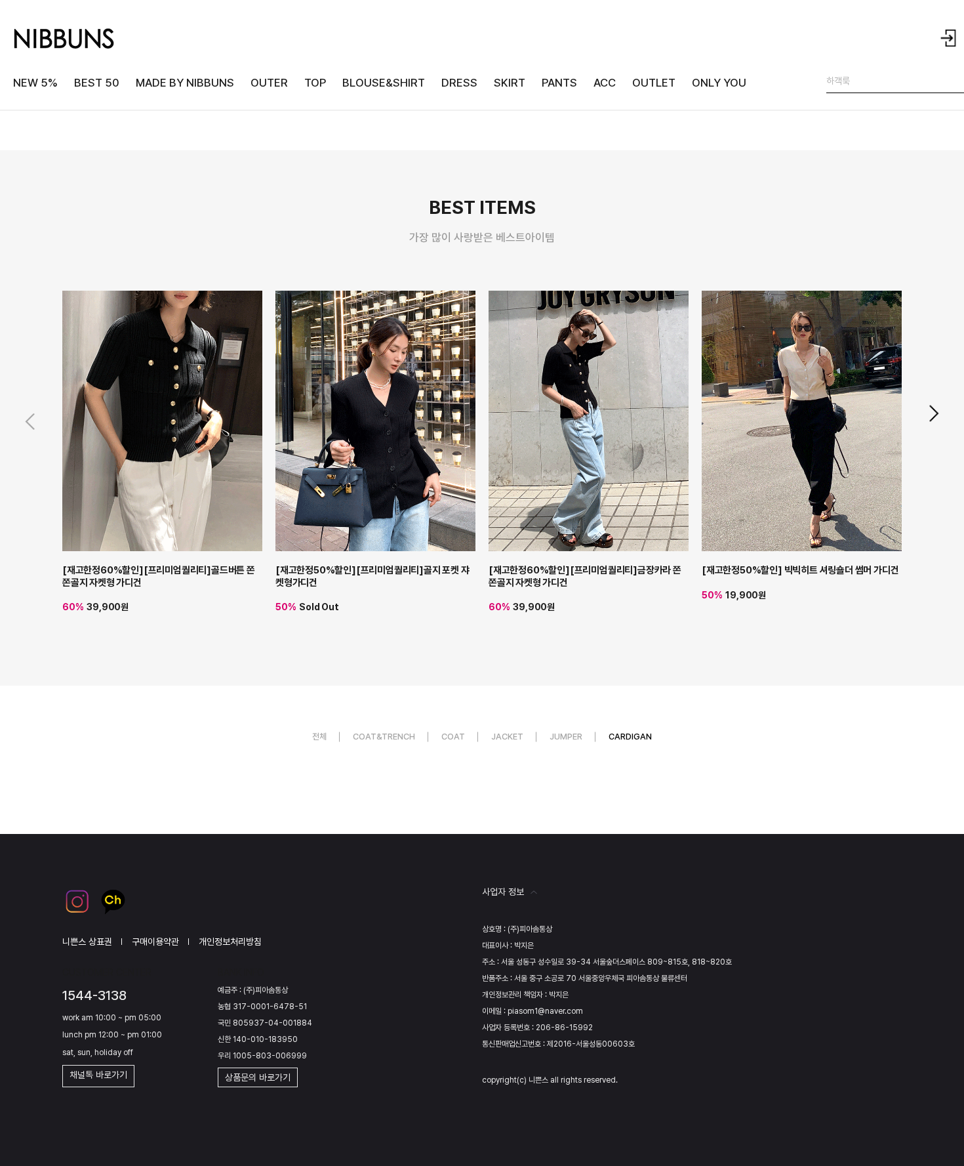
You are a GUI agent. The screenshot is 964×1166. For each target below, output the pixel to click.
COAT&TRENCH (384, 736)
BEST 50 (96, 82)
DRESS (459, 82)
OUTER (269, 82)
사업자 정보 (503, 891)
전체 (319, 736)
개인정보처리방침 (230, 941)
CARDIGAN (630, 736)
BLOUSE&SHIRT (383, 82)
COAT (453, 736)
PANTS (559, 82)
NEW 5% (35, 82)
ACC (604, 82)
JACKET (507, 736)
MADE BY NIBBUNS (185, 82)
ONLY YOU (719, 82)
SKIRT (509, 82)
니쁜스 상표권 (87, 941)
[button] (933, 414)
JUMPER (566, 736)
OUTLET (653, 82)
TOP (315, 82)
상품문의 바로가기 (258, 1077)
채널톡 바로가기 (98, 1075)
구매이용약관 (155, 941)
